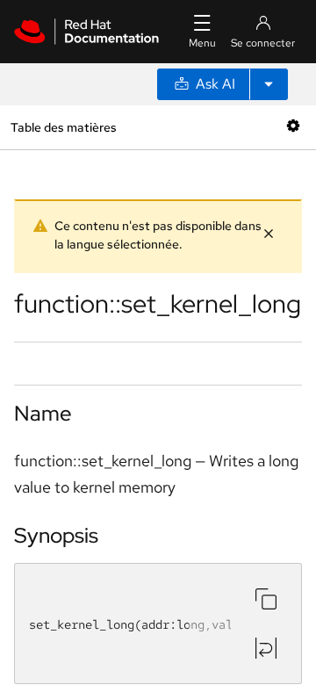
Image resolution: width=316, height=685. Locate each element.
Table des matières (63, 127)
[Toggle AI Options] (268, 84)
